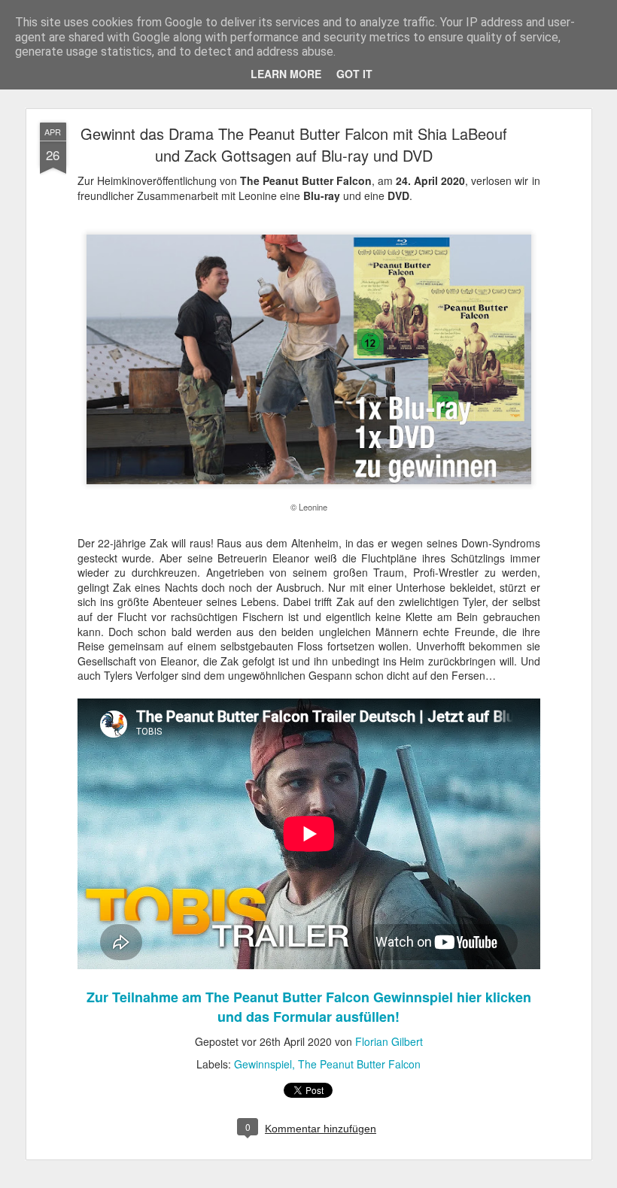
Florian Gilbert (389, 1041)
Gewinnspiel (263, 1063)
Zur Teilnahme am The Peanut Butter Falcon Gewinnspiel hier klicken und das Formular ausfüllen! (309, 1006)
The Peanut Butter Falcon (359, 1063)
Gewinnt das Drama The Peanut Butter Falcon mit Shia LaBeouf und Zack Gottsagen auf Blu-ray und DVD (294, 144)
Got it (354, 73)
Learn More (286, 73)
